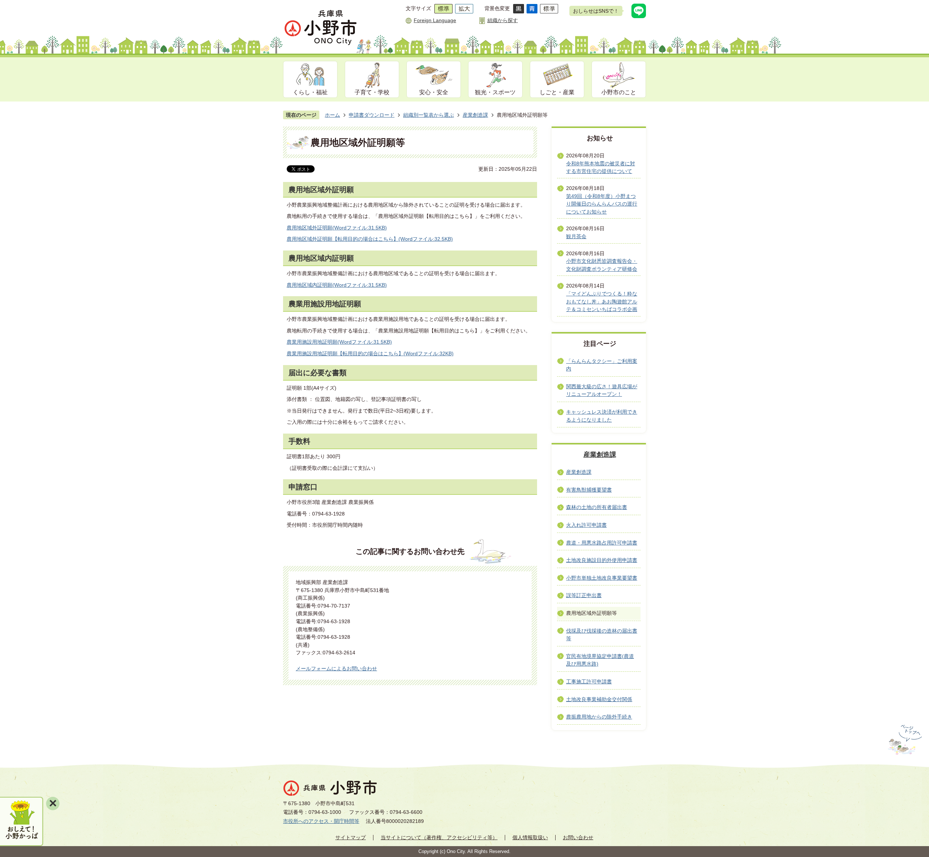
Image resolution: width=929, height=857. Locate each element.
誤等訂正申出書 (584, 595)
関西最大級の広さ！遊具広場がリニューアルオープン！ (601, 390)
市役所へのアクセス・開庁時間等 (321, 821)
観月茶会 (576, 236)
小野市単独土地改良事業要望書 (601, 578)
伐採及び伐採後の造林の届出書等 (601, 635)
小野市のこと (618, 92)
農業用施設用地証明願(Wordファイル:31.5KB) (339, 342)
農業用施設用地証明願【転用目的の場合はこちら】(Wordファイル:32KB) (370, 353)
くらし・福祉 (310, 92)
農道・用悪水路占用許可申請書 (601, 543)
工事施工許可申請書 (589, 681)
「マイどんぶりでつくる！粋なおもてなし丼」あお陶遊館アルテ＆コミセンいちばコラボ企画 (601, 301)
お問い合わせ (578, 837)
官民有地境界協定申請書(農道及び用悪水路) (600, 660)
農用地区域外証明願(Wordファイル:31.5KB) (337, 228)
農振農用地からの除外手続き (599, 717)
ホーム (332, 115)
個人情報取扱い (530, 837)
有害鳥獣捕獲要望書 (589, 490)
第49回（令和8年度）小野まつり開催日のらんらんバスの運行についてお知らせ (601, 204)
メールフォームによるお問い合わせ (336, 668)
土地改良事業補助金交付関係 (599, 699)
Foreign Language (435, 20)
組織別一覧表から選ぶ (428, 115)
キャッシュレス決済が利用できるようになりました (601, 416)
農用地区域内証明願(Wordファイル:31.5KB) (337, 285)
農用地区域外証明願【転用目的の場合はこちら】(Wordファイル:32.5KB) (370, 239)
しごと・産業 (557, 92)
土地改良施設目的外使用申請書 (601, 560)
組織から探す (502, 20)
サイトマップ (350, 837)
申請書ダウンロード (371, 115)
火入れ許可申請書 (586, 525)
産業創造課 (475, 115)
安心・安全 (433, 92)
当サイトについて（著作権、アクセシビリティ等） (439, 837)
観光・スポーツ (495, 92)
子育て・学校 (372, 92)
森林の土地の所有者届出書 (596, 507)
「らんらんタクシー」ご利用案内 (601, 365)
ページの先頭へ (904, 740)
